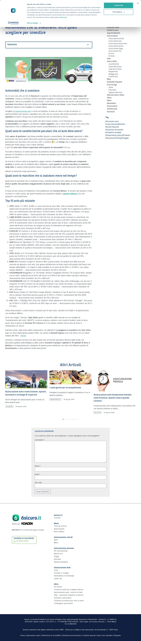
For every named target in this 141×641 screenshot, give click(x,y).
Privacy (22, 636)
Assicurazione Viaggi (116, 49)
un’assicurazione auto (22, 111)
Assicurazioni (112, 36)
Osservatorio (112, 106)
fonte (23, 335)
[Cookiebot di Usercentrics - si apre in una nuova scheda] (13, 23)
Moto (109, 98)
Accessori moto (113, 28)
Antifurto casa (112, 31)
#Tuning (117, 138)
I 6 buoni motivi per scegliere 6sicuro (68, 589)
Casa (56, 570)
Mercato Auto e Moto (115, 95)
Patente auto (112, 109)
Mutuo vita (58, 553)
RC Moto (112, 56)
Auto (109, 59)
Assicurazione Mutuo (116, 46)
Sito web (38, 482)
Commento (40, 440)
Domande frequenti (114, 82)
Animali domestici (61, 562)
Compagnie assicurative (63, 603)
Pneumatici (112, 90)
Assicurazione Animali (116, 39)
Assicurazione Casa (115, 41)
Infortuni (57, 559)
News (109, 101)
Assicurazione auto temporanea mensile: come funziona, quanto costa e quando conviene (68, 398)
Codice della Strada (115, 67)
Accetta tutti (118, 5)
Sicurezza (111, 112)
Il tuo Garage (112, 85)
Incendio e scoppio (61, 573)
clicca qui (63, 17)
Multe (111, 88)
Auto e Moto (112, 62)
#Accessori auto (112, 121)
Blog (109, 79)
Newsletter (111, 104)
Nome (38, 466)
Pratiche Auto (113, 77)
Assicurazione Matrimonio (118, 44)
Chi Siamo (58, 587)
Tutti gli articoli (60, 526)
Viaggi (56, 556)
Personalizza (117, 12)
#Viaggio (125, 138)
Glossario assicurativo (62, 598)
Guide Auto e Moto (115, 69)
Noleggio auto (113, 74)
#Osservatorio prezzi (113, 135)
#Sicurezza (109, 138)
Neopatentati (113, 72)
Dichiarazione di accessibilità (51, 636)
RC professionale (61, 551)
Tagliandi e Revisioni (115, 93)
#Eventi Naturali (112, 127)
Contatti (57, 518)
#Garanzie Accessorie (114, 129)
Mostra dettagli (32, 23)
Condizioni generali (88, 636)
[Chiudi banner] (138, 3)
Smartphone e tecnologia (64, 576)
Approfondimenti (113, 33)
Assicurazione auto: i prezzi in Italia (68, 592)
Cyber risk (58, 578)
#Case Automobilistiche (115, 124)
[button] (6, 393)
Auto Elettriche (114, 64)
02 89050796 (72, 624)
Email (37, 474)
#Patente (126, 135)
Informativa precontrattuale (71, 636)
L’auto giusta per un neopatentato (21, 388)
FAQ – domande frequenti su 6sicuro (68, 595)
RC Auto (111, 54)
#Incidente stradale (113, 132)
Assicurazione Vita (115, 51)
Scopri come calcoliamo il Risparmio (109, 636)
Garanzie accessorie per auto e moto (69, 600)
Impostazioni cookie (33, 636)
